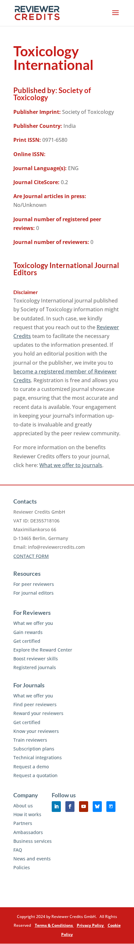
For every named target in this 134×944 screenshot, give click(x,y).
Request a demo (31, 766)
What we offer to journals (70, 465)
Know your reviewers (36, 731)
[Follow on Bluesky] (97, 806)
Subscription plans (33, 749)
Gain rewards (28, 632)
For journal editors (33, 593)
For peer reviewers (33, 584)
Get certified (26, 641)
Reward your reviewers (38, 713)
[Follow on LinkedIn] (56, 806)
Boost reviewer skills (35, 658)
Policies (21, 867)
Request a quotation (35, 775)
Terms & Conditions (54, 925)
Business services (32, 841)
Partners (22, 823)
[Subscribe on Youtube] (83, 806)
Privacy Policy (91, 925)
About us (23, 805)
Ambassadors (28, 832)
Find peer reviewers (35, 704)
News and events (32, 859)
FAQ (17, 850)
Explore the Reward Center (42, 650)
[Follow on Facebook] (69, 806)
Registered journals (34, 667)
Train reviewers (30, 740)
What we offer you (33, 623)
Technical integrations (37, 757)
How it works (27, 814)
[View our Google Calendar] (110, 806)
